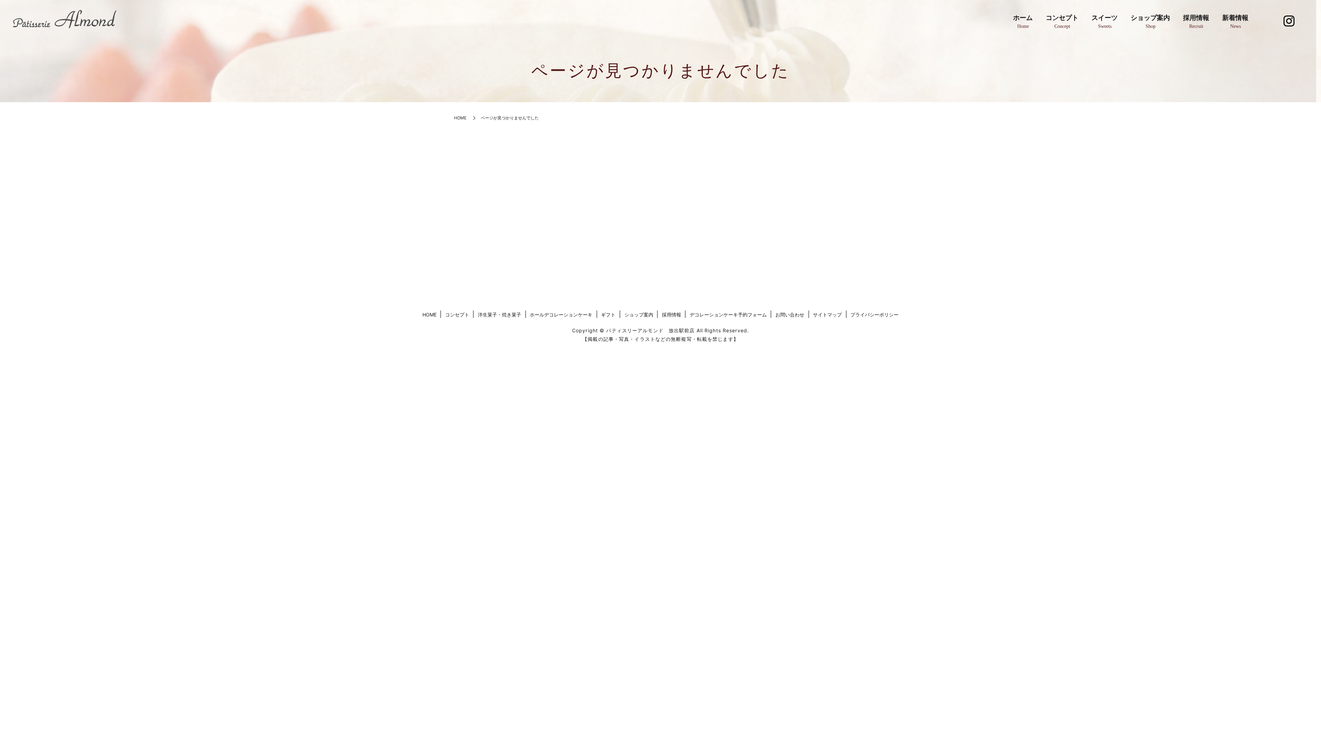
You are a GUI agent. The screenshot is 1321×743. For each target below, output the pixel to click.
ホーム (1023, 21)
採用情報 (1196, 21)
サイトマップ (827, 314)
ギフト (608, 314)
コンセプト (1062, 21)
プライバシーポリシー (874, 314)
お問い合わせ (789, 314)
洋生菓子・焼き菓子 (499, 314)
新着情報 (1235, 21)
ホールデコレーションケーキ (561, 314)
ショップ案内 (1150, 21)
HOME (460, 117)
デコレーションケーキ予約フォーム (728, 314)
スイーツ (1105, 21)
